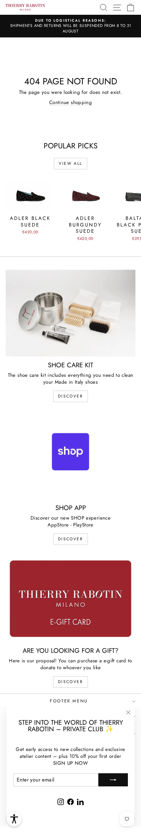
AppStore (58, 524)
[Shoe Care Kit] (70, 313)
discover (70, 396)
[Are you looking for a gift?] (70, 598)
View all (70, 163)
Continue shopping (70, 102)
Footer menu (69, 701)
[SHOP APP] (70, 456)
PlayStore (83, 524)
